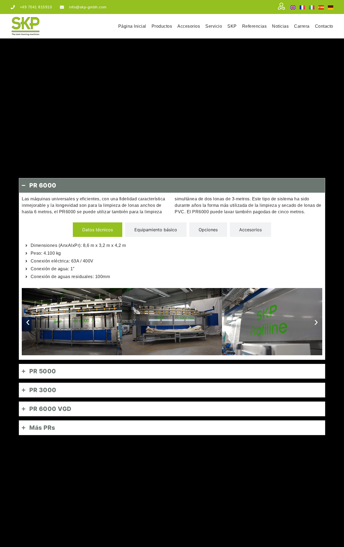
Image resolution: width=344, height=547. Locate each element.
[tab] (97, 229)
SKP (232, 26)
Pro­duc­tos (162, 26)
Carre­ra (302, 26)
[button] (27, 322)
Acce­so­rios (188, 26)
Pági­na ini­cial (132, 26)
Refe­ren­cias (254, 26)
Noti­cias (280, 26)
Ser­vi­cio (213, 26)
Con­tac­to (324, 26)
